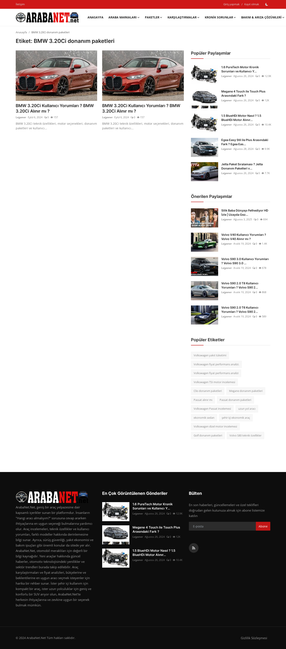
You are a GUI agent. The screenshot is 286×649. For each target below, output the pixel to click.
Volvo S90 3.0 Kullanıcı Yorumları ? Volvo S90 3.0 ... (245, 261)
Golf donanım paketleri (208, 435)
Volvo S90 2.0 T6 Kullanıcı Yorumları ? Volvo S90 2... (239, 309)
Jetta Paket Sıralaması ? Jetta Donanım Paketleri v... (242, 166)
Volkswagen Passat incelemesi (212, 408)
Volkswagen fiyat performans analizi (216, 373)
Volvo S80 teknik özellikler (245, 435)
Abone (263, 526)
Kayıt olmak (251, 4)
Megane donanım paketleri (246, 391)
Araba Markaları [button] (122, 17)
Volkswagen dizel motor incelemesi (215, 426)
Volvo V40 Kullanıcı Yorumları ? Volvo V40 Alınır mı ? (243, 237)
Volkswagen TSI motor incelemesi (214, 382)
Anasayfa (95, 17)
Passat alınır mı (203, 400)
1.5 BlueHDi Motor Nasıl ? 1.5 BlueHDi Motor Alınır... (241, 118)
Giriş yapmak (231, 4)
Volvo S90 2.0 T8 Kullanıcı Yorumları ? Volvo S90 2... (239, 285)
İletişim (20, 4)
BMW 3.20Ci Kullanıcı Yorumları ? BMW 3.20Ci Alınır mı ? (55, 108)
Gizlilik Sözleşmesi (254, 638)
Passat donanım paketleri (235, 400)
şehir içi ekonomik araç (236, 417)
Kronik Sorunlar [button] (219, 17)
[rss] (193, 548)
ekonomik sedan (204, 417)
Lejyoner (21, 117)
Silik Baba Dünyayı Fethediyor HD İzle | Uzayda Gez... (244, 212)
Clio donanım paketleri (208, 391)
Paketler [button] (152, 17)
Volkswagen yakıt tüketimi (210, 355)
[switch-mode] (266, 4)
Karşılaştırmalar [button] (182, 17)
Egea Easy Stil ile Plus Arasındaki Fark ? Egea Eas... (244, 142)
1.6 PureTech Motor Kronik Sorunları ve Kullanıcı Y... (240, 69)
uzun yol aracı (246, 408)
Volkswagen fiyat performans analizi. (216, 364)
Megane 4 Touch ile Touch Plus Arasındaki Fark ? (243, 93)
